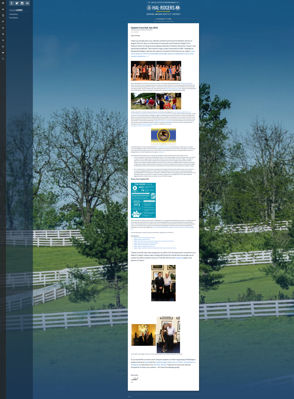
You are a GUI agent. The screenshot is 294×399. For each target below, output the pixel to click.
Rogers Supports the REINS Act (142, 239)
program (179, 88)
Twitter (16, 3)
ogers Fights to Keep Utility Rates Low (145, 246)
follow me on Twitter (175, 362)
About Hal (3, 15)
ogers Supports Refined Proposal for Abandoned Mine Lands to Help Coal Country (155, 248)
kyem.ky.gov (168, 124)
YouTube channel (159, 365)
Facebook (11, 3)
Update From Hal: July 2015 (144, 27)
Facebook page (161, 362)
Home (155, 21)
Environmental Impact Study (163, 147)
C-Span (27, 3)
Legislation (3, 34)
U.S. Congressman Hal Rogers (163, 8)
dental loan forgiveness (171, 88)
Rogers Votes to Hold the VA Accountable (144, 237)
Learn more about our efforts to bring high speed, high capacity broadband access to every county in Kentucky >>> (163, 53)
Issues (3, 28)
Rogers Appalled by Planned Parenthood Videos (146, 242)
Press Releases (13, 18)
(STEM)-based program (185, 83)
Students (3, 40)
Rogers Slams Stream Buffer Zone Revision (145, 244)
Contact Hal (3, 53)
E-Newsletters (13, 14)
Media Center (3, 46)
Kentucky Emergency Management (150, 124)
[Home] (3, 9)
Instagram (22, 3)
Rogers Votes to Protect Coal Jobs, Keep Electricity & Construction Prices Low (154, 241)
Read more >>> (162, 152)
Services (3, 22)
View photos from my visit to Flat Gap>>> (141, 125)
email (147, 362)
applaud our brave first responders (163, 120)
